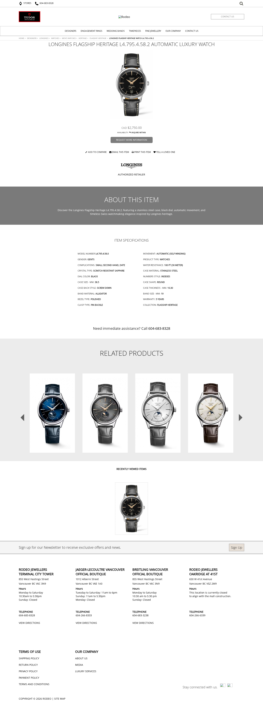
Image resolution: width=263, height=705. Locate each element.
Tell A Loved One (165, 152)
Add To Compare (54, 424)
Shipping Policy (29, 658)
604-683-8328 (159, 328)
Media (79, 664)
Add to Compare (97, 152)
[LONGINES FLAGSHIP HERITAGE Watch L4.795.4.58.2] (131, 84)
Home (22, 38)
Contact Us (191, 30)
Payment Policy (29, 677)
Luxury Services (85, 671)
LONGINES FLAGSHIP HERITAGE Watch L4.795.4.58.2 (131, 38)
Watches (56, 38)
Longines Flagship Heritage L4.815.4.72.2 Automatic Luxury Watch (158, 405)
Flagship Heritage (99, 38)
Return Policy (28, 664)
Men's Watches (69, 38)
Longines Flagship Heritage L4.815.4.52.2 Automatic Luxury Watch (105, 405)
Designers (32, 38)
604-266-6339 (197, 615)
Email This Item (120, 152)
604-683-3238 (140, 615)
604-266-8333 (84, 615)
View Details (52, 414)
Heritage (83, 38)
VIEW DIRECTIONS (29, 623)
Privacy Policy (28, 671)
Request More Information (131, 139)
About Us (81, 658)
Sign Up (236, 547)
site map (59, 698)
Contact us (227, 16)
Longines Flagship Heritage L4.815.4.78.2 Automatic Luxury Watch (210, 406)
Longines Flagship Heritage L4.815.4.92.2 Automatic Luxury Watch (52, 405)
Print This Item (142, 152)
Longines (44, 38)
